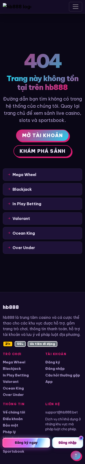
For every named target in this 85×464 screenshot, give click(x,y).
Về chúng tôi (14, 412)
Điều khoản (13, 419)
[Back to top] (76, 455)
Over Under (13, 394)
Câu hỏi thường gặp (62, 375)
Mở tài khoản (42, 135)
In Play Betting (16, 375)
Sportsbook (13, 451)
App (49, 381)
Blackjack (12, 368)
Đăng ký (52, 362)
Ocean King (13, 388)
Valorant (11, 381)
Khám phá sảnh (43, 151)
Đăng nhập (55, 368)
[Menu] (75, 6)
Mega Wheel (14, 362)
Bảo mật (10, 425)
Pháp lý (9, 432)
